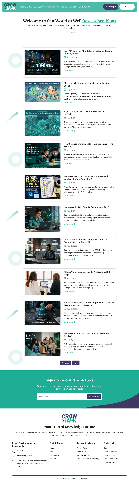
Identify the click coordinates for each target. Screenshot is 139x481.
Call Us (127, 6)
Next (76, 363)
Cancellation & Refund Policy (88, 459)
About (52, 451)
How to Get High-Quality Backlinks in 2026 (86, 207)
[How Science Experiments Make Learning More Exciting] (42, 155)
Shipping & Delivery (84, 455)
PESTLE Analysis (110, 451)
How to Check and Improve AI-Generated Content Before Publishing (86, 178)
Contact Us (84, 7)
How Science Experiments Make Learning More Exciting (88, 145)
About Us (31, 7)
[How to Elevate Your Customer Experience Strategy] (42, 344)
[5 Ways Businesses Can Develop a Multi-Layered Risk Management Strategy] (42, 313)
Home (23, 7)
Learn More (68, 70)
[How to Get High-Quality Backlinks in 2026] (42, 219)
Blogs (41, 7)
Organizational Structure (113, 462)
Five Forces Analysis (112, 459)
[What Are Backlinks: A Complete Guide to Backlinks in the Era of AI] (42, 251)
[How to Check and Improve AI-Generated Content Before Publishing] (42, 187)
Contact (53, 459)
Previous (65, 363)
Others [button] (72, 7)
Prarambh (68, 478)
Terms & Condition (84, 451)
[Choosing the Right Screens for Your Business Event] (42, 92)
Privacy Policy (82, 448)
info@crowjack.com (24, 455)
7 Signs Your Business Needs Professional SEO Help (87, 273)
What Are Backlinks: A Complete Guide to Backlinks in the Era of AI (85, 241)
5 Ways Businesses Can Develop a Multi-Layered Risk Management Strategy (89, 304)
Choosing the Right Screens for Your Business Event (88, 84)
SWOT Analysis (109, 455)
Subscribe (94, 396)
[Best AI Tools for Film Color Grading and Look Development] (42, 62)
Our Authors (54, 455)
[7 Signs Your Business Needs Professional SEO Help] (42, 283)
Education (50, 7)
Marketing (62, 7)
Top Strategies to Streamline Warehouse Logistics (85, 113)
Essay (106, 448)
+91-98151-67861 (23, 451)
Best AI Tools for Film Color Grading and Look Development (88, 52)
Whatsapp (111, 6)
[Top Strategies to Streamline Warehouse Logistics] (42, 123)
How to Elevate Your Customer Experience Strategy (86, 335)
